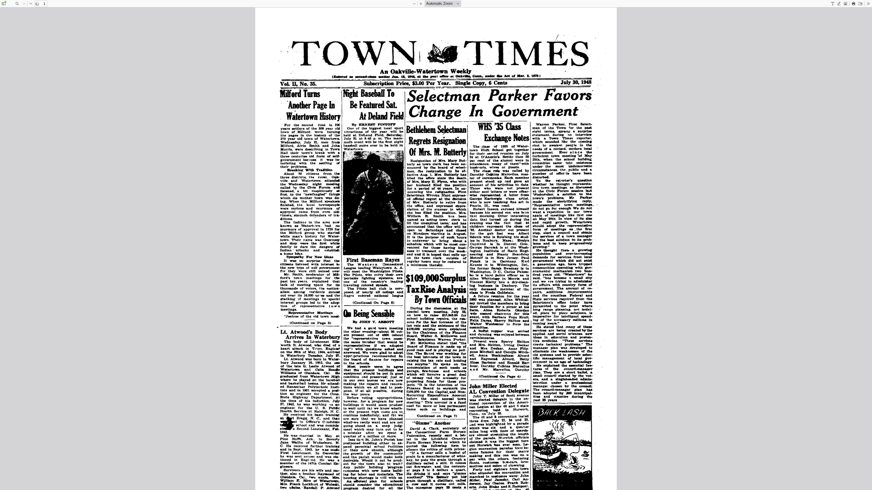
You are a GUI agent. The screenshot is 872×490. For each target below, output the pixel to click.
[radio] (833, 3)
